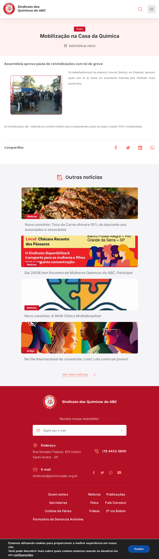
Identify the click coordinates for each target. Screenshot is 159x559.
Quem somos (58, 494)
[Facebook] (96, 473)
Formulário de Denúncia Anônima (58, 519)
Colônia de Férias (58, 511)
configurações (23, 555)
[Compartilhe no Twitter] (128, 148)
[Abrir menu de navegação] (151, 9)
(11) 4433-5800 (114, 451)
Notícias (94, 494)
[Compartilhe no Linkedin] (140, 148)
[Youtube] (119, 473)
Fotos (94, 503)
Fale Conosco (115, 503)
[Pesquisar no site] (140, 9)
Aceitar (139, 549)
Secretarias (58, 503)
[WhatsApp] (113, 473)
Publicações (115, 494)
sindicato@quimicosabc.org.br (55, 476)
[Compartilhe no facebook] (115, 148)
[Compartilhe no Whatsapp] (152, 148)
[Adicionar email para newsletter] (121, 430)
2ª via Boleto (115, 511)
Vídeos (94, 511)
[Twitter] (104, 473)
